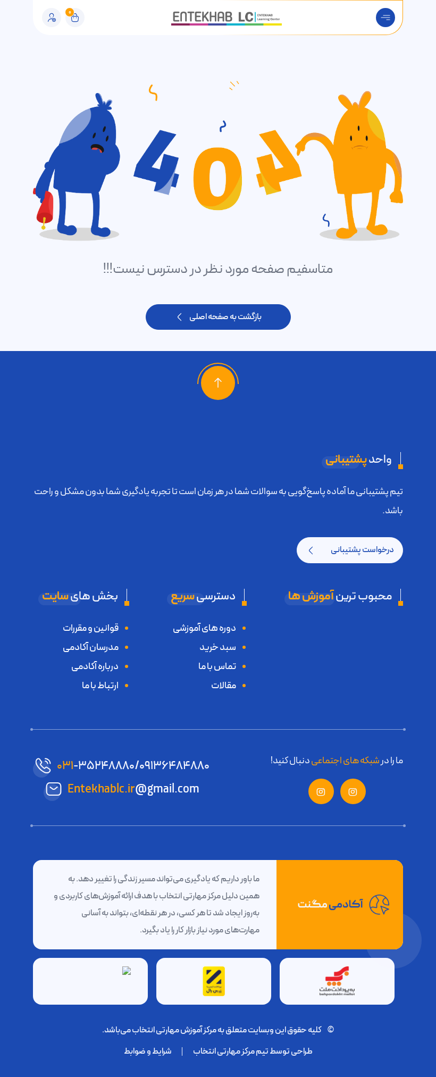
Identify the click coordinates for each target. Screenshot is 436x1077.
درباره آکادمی (95, 666)
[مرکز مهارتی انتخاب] (226, 17)
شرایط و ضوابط (148, 1051)
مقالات (223, 685)
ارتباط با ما (100, 685)
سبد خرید (217, 647)
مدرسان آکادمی (91, 647)
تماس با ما (217, 666)
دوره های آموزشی (204, 628)
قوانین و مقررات (91, 628)
